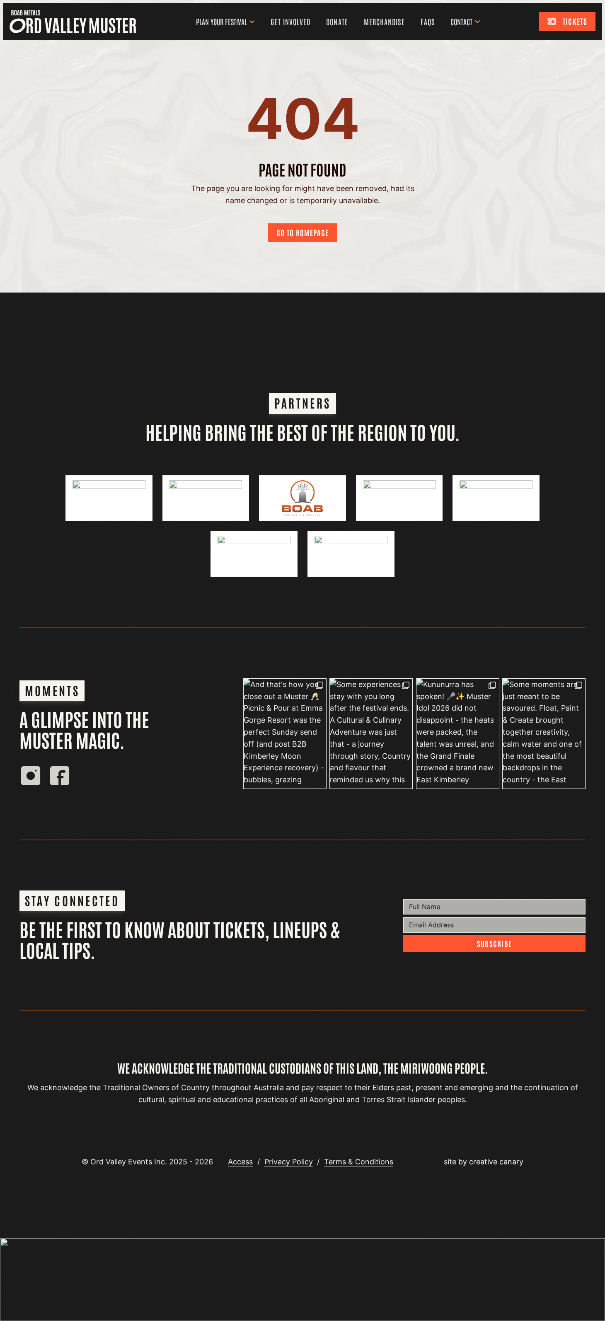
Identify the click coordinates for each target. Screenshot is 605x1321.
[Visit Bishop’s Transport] (399, 498)
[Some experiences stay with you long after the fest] (371, 733)
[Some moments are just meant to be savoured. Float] (544, 733)
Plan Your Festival (221, 22)
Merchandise (384, 22)
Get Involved (290, 22)
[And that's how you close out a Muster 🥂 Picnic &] (285, 733)
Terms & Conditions (358, 1161)
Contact (461, 22)
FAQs (428, 22)
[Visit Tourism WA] (108, 498)
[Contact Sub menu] (479, 21)
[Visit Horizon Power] (254, 553)
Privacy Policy (288, 1161)
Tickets (575, 21)
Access (240, 1161)
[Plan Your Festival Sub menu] (253, 21)
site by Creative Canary (483, 1161)
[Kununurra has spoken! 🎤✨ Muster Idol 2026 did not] (457, 733)
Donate (337, 22)
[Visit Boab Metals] (302, 498)
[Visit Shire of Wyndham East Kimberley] (205, 498)
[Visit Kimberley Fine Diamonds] (496, 498)
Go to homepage (302, 232)
